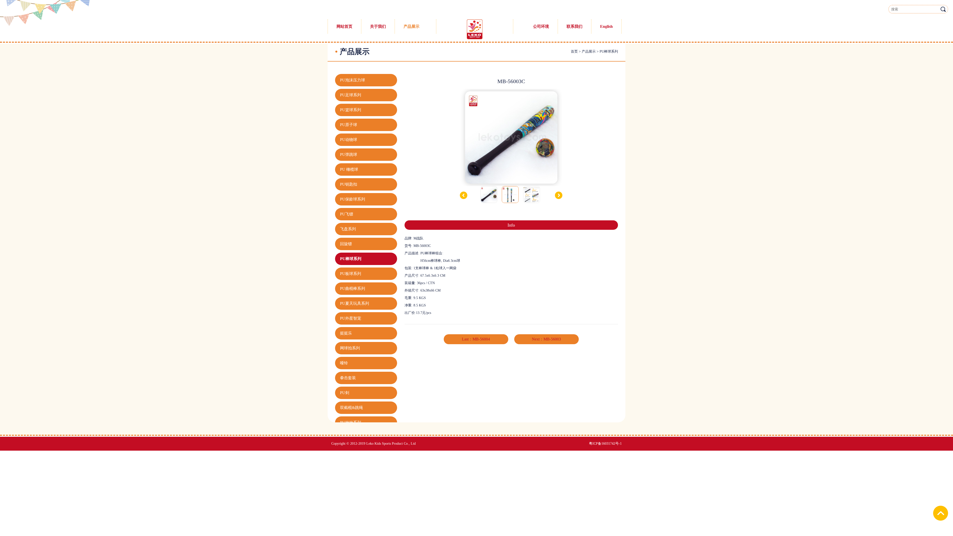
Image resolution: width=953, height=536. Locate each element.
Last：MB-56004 (476, 339)
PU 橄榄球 (349, 169)
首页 (574, 51)
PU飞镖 (346, 214)
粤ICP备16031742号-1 (605, 443)
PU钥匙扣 (348, 184)
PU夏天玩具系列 (354, 303)
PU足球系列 (350, 95)
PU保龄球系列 (352, 199)
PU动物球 (348, 139)
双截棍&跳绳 (351, 407)
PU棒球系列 (609, 51)
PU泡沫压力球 (352, 80)
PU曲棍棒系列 (352, 288)
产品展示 (589, 51)
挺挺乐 (346, 333)
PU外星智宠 (350, 318)
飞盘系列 (348, 229)
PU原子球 (348, 125)
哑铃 (344, 363)
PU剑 (344, 393)
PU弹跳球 (348, 154)
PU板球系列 (350, 273)
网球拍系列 (350, 348)
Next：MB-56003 (546, 339)
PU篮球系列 (350, 110)
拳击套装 (348, 378)
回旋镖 (346, 244)
